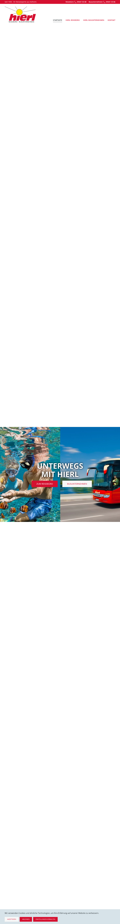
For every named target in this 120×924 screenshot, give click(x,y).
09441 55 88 (81, 2)
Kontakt (111, 20)
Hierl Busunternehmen (93, 20)
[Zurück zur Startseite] (20, 14)
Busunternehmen (77, 483)
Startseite (57, 20)
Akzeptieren (11, 919)
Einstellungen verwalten (45, 919)
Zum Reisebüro (44, 483)
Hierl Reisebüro (73, 20)
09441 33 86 (110, 2)
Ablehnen (26, 919)
